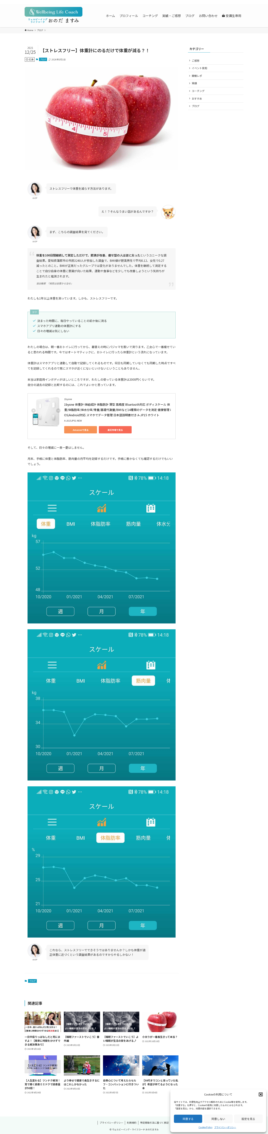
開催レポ (197, 76)
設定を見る (248, 1119)
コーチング (198, 91)
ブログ (43, 59)
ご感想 (195, 60)
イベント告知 (199, 68)
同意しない (218, 1119)
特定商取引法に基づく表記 (154, 1122)
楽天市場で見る (115, 429)
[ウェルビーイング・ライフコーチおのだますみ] (53, 15)
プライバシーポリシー (225, 1127)
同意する (188, 1119)
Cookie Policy (205, 1127)
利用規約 (131, 1122)
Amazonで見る (81, 429)
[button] (261, 1094)
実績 (194, 83)
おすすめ (197, 98)
